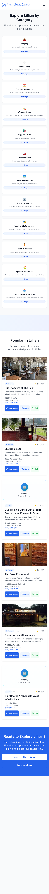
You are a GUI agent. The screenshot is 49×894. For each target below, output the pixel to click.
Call (36, 408)
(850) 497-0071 (11, 403)
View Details (13, 408)
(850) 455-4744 (11, 464)
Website (26, 408)
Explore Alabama (24, 765)
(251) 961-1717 (10, 708)
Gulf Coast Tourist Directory (15, 5)
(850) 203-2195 (11, 528)
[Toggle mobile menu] (44, 5)
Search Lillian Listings (24, 757)
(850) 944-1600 (11, 650)
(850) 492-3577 (11, 589)
